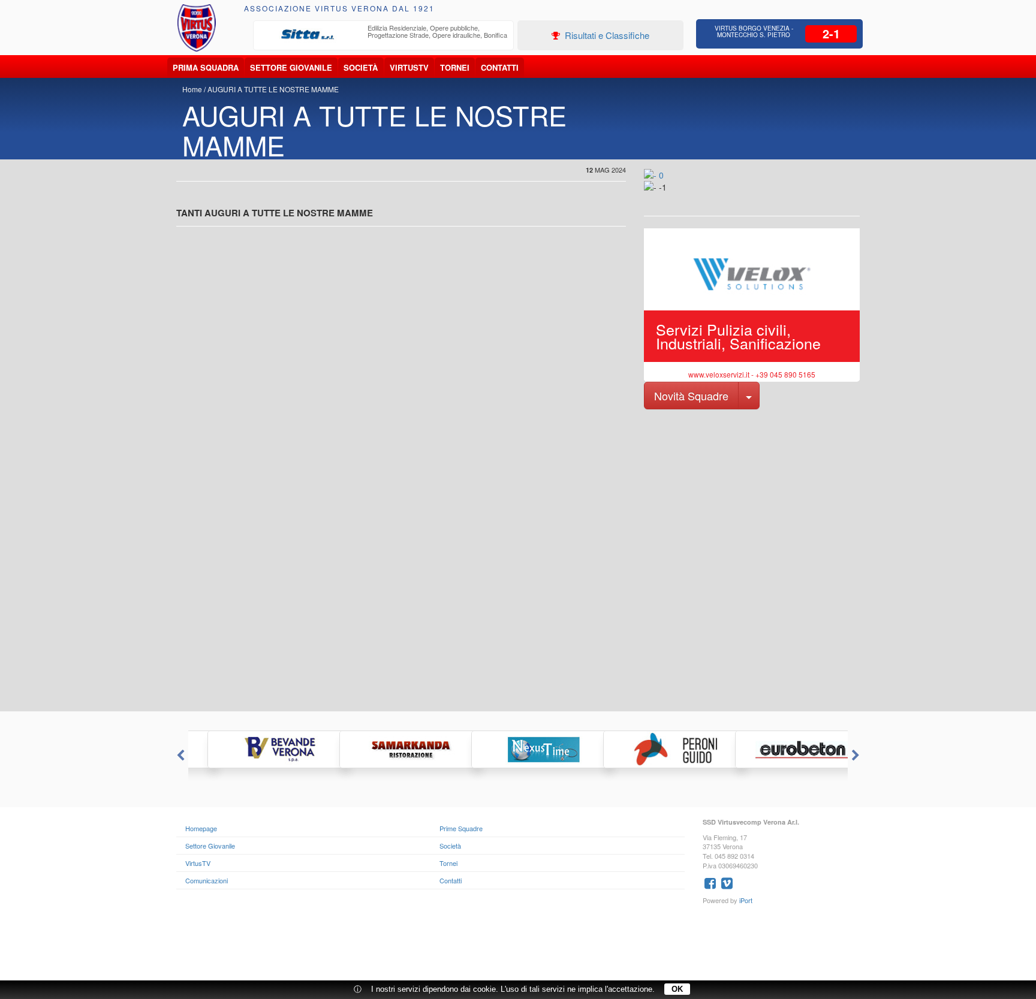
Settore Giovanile (291, 67)
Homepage (201, 828)
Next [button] (857, 756)
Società (361, 67)
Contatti (500, 67)
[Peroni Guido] (650, 749)
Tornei (454, 67)
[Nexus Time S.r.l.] (518, 749)
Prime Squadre (461, 828)
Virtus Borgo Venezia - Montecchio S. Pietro (754, 31)
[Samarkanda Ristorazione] (386, 749)
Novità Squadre (691, 395)
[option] (384, 35)
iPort (745, 900)
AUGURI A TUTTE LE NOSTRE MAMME (273, 89)
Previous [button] (179, 756)
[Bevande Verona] (254, 749)
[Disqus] (518, 559)
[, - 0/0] (671, 195)
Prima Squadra (206, 67)
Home (192, 89)
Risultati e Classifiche (605, 35)
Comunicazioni (206, 880)
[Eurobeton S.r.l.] (782, 749)
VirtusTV (409, 67)
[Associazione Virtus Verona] (197, 28)
